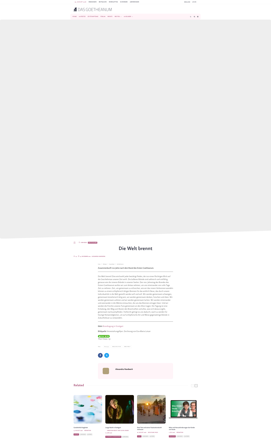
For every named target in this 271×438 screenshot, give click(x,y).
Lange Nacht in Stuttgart (113, 427)
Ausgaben (127, 16)
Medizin (76, 434)
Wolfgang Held (153, 432)
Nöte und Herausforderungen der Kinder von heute (182, 428)
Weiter (117, 16)
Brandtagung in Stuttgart (113, 326)
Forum (102, 16)
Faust (139, 436)
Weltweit (128, 346)
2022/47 (107, 346)
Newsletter (113, 2)
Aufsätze (82, 16)
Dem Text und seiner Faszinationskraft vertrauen (149, 428)
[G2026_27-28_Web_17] (183, 409)
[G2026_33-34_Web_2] (88, 409)
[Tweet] (106, 355)
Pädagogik (172, 436)
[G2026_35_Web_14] (151, 409)
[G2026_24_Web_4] (119, 409)
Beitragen (103, 2)
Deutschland (92, 242)
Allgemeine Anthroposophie (113, 436)
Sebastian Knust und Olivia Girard (118, 430)
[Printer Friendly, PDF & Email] (104, 336)
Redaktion (87, 430)
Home (75, 16)
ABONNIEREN (134, 2)
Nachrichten (117, 346)
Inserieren (92, 2)
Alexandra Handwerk (98, 256)
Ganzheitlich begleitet (81, 427)
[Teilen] (100, 355)
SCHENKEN (124, 2)
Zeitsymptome (93, 16)
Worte (110, 16)
